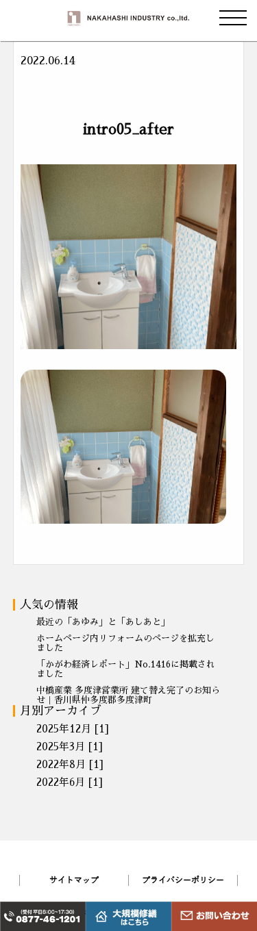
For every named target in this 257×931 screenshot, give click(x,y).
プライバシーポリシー (183, 880)
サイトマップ (74, 880)
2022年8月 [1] (69, 764)
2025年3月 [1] (69, 746)
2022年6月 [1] (69, 782)
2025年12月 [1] (72, 729)
